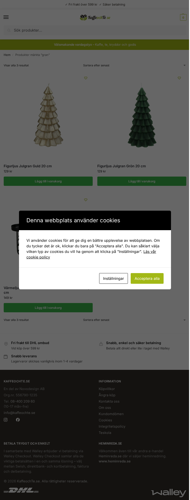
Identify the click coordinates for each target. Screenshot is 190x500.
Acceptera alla (147, 278)
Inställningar (113, 278)
